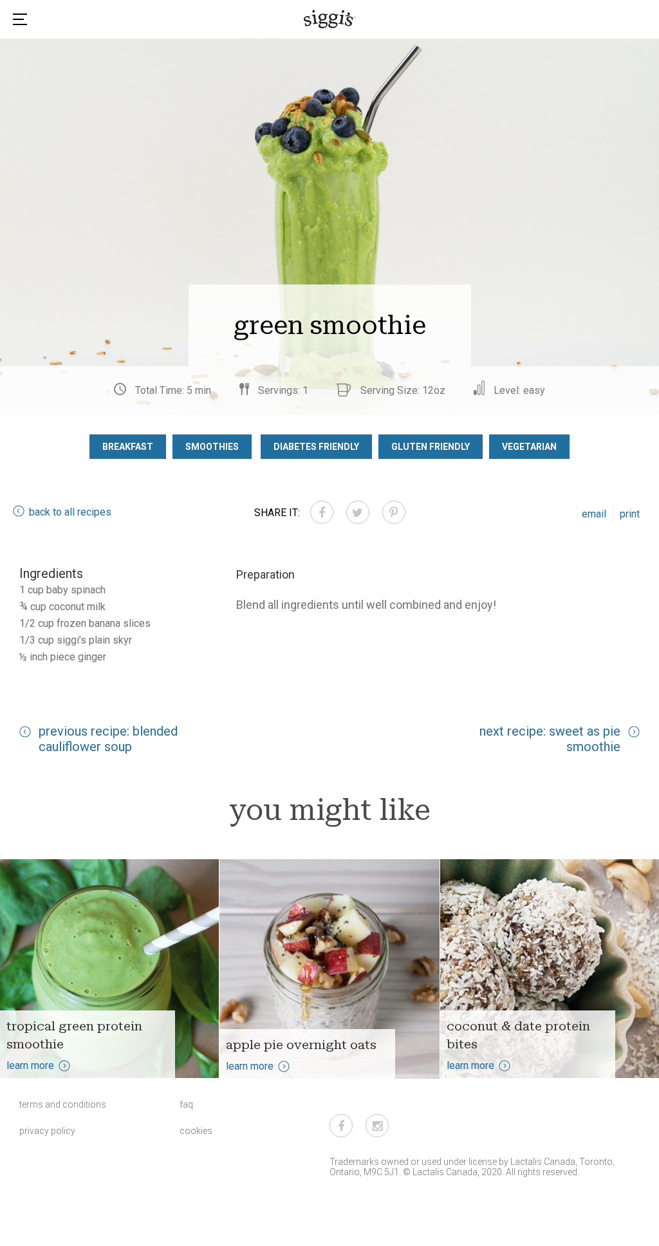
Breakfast (127, 447)
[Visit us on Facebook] (341, 1125)
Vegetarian (529, 447)
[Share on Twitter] (357, 512)
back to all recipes (70, 512)
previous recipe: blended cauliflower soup (108, 738)
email (594, 514)
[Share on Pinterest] (393, 512)
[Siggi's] (330, 19)
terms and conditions (62, 1104)
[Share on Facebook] (321, 512)
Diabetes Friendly (316, 447)
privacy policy (47, 1131)
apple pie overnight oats (301, 1044)
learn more (30, 1065)
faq (186, 1104)
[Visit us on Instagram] (377, 1125)
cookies (196, 1131)
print (630, 514)
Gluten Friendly (430, 447)
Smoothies (212, 447)
